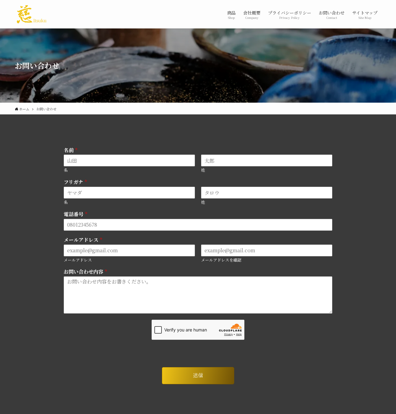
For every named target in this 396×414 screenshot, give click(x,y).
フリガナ (75, 182)
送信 (198, 375)
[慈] (31, 14)
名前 (70, 150)
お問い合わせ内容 (85, 272)
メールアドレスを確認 (221, 260)
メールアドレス (83, 240)
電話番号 (75, 214)
